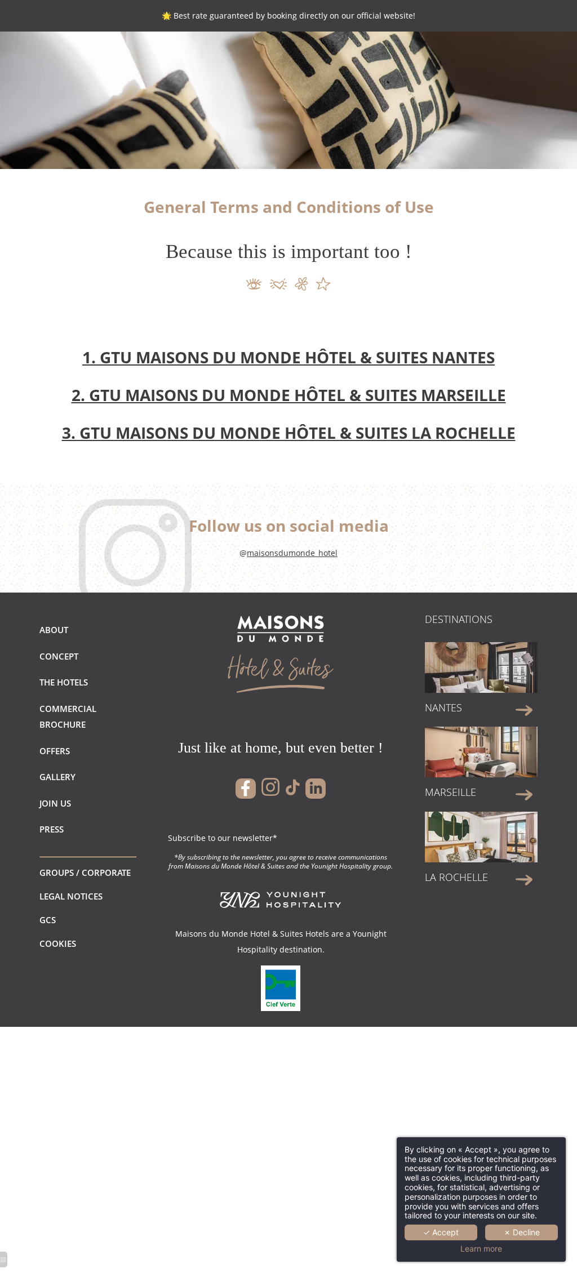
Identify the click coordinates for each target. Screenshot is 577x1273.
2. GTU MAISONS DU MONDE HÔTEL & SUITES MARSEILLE (289, 395)
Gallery (57, 777)
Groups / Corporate (85, 873)
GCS (47, 920)
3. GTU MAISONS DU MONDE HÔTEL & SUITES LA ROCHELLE (289, 432)
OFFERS (54, 751)
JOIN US (55, 803)
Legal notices (71, 896)
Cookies (57, 944)
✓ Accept (441, 1232)
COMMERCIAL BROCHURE (67, 717)
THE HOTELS (63, 682)
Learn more (481, 1248)
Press (51, 829)
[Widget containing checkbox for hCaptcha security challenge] (473, 455)
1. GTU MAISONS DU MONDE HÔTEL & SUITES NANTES (288, 357)
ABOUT (53, 630)
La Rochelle (456, 877)
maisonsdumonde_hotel (292, 553)
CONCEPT (58, 656)
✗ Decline (522, 1232)
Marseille (450, 792)
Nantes (443, 707)
